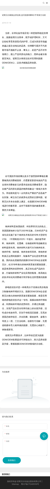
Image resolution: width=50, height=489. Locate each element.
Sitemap (15, 484)
